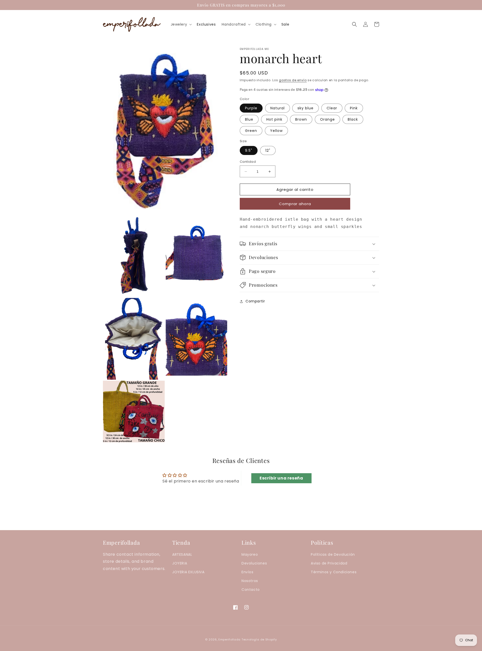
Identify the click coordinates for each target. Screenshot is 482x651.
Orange (327, 119)
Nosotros (250, 580)
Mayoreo (250, 554)
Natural (277, 108)
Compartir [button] (255, 301)
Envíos (248, 572)
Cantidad (248, 161)
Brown (301, 119)
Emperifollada (230, 639)
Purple (251, 108)
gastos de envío (293, 80)
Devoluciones (254, 563)
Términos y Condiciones (333, 572)
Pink (354, 108)
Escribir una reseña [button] (281, 478)
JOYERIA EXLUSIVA (188, 572)
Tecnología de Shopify (259, 639)
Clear (332, 108)
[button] (181, 24)
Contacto (251, 589)
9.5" (248, 150)
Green (251, 130)
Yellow (276, 130)
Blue (249, 119)
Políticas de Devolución (333, 554)
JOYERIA (179, 563)
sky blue (305, 108)
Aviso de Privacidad (329, 563)
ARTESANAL (182, 554)
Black (353, 119)
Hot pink (274, 119)
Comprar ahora (295, 203)
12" (267, 150)
